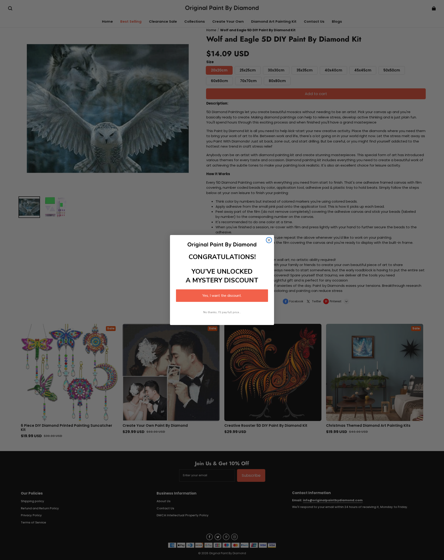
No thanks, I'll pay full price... (222, 312)
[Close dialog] (269, 240)
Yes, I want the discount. (222, 295)
